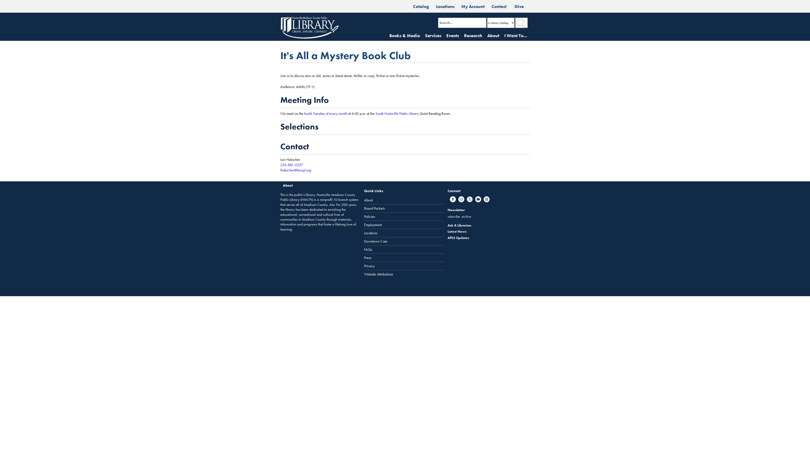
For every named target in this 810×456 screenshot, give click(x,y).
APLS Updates (458, 238)
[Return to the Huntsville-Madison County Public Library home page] (309, 27)
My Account (473, 6)
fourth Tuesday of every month (325, 113)
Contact (498, 6)
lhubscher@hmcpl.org (295, 170)
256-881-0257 (291, 164)
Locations (445, 6)
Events (452, 35)
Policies (369, 216)
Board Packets (374, 208)
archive (466, 216)
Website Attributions (378, 274)
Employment (373, 225)
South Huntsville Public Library (397, 113)
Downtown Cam (375, 241)
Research (473, 35)
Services (433, 35)
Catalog (421, 6)
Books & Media (404, 35)
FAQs (368, 249)
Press (367, 258)
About (493, 35)
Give (519, 6)
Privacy (369, 266)
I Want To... (515, 35)
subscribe (454, 216)
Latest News (457, 231)
